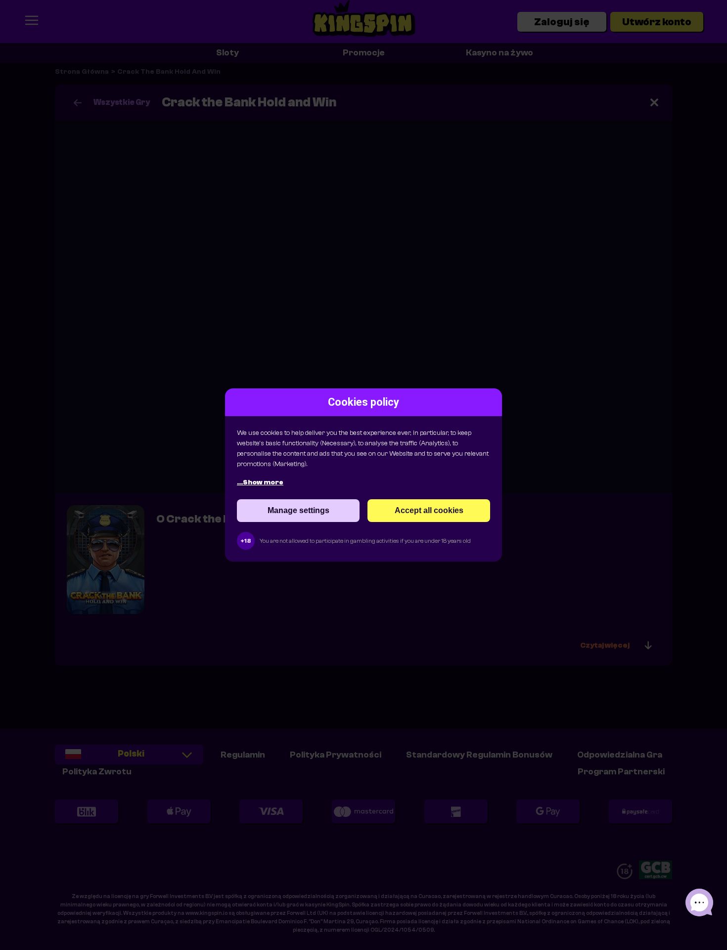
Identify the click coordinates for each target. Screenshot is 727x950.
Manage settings (298, 510)
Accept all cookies (429, 510)
